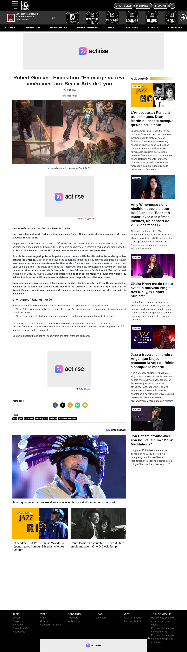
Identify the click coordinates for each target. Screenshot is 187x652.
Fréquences (58, 27)
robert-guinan (41, 418)
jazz (15, 418)
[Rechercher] (172, 6)
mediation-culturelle (67, 418)
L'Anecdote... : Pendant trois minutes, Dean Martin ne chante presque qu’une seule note (152, 119)
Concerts (45, 621)
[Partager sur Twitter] (62, 406)
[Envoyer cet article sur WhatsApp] (76, 406)
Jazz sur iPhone (132, 617)
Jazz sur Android (132, 621)
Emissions (17, 624)
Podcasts (131, 27)
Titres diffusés (87, 27)
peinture (53, 418)
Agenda (153, 27)
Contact (16, 617)
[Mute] (53, 18)
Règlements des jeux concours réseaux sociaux (162, 621)
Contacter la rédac (50, 624)
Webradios (33, 27)
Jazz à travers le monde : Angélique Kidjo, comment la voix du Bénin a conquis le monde (152, 361)
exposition (28, 418)
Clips (43, 617)
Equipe (16, 621)
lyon (20, 418)
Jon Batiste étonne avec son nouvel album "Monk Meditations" (152, 440)
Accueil (10, 27)
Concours (175, 27)
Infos (111, 27)
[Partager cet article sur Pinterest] (69, 406)
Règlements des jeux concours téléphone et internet (162, 639)
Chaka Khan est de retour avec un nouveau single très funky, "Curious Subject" (152, 290)
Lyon (123, 234)
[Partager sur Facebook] (54, 406)
